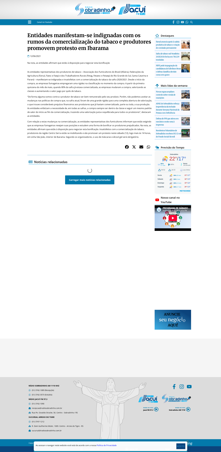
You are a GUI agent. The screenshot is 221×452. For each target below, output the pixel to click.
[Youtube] (182, 22)
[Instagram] (178, 22)
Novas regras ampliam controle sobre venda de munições (165, 94)
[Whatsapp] (187, 22)
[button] (29, 22)
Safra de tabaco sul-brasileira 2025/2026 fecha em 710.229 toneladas (167, 56)
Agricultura (36, 199)
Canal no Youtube (44, 22)
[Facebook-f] (173, 22)
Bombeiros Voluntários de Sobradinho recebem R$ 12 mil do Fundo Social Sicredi (168, 133)
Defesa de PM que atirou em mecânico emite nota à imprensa (167, 121)
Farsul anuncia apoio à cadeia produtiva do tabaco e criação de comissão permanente (168, 44)
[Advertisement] (173, 270)
